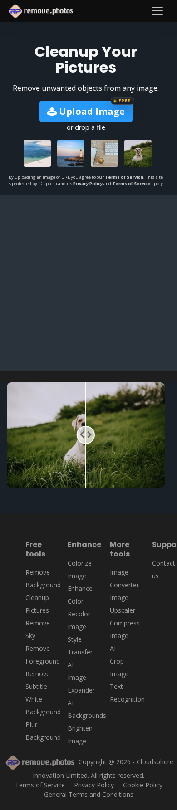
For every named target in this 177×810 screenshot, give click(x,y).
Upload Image (91, 111)
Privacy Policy (88, 183)
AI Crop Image (119, 661)
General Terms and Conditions (88, 794)
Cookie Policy (142, 785)
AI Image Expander (81, 677)
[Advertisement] (88, 283)
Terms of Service (124, 177)
